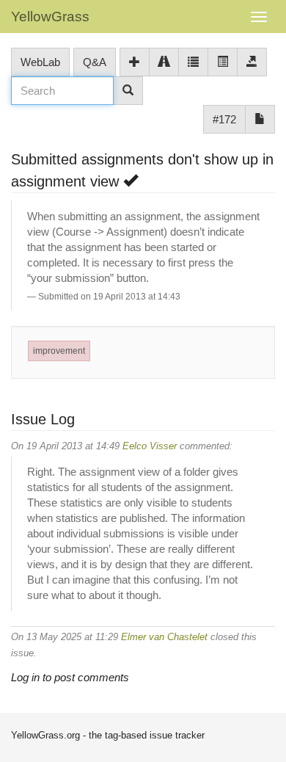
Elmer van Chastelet (164, 636)
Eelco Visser (149, 445)
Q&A (94, 62)
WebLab (40, 62)
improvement (59, 351)
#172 (224, 119)
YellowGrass (50, 16)
